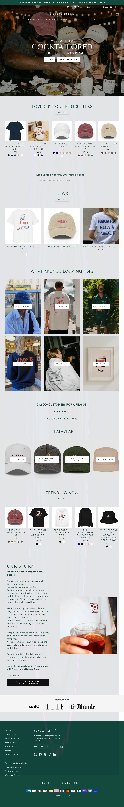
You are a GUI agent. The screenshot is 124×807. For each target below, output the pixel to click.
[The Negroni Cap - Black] (54, 153)
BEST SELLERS (68, 59)
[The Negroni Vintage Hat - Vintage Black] (102, 153)
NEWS (49, 59)
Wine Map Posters (12, 775)
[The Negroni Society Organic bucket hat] (107, 546)
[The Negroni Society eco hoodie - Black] (60, 541)
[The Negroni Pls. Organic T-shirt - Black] (38, 155)
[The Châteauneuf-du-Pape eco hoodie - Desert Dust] (89, 544)
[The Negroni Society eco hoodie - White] (63, 541)
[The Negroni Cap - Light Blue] (67, 153)
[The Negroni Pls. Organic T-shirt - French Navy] (42, 155)
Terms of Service (12, 738)
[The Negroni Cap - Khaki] (70, 153)
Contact (77, 19)
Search (8, 730)
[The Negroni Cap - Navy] (57, 153)
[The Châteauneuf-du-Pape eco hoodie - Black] (82, 544)
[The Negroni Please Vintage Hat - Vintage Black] (79, 155)
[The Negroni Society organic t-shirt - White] (40, 544)
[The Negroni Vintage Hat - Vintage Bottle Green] (115, 153)
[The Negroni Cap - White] (62, 156)
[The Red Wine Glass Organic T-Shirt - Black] (9, 155)
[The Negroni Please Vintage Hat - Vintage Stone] (85, 155)
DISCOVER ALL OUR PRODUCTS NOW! (28, 682)
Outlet (94, 19)
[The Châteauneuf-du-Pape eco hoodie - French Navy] (79, 544)
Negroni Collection (13, 767)
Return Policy (10, 742)
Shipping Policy (11, 734)
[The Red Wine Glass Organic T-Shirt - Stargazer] (15, 155)
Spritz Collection (12, 771)
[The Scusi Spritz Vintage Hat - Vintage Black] (9, 541)
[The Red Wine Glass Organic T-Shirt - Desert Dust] (18, 155)
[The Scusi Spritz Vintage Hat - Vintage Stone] (15, 541)
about (63, 19)
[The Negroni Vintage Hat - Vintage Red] (105, 153)
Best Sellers (46, 19)
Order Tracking (11, 754)
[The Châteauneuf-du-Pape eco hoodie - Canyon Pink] (85, 544)
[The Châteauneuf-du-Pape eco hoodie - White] (92, 544)
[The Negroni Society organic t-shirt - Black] (37, 544)
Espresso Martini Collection (16, 763)
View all (62, 112)
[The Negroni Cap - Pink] (60, 153)
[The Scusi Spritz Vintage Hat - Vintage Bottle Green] (22, 541)
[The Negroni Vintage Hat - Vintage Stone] (109, 153)
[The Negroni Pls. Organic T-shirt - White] (35, 155)
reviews (72, 418)
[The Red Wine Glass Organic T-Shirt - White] (22, 155)
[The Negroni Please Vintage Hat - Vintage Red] (82, 155)
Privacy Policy (11, 746)
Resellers (8, 750)
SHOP (29, 19)
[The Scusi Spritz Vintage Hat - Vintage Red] (12, 541)
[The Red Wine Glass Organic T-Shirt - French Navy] (12, 155)
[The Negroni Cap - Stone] (63, 153)
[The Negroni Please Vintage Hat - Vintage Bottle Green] (92, 155)
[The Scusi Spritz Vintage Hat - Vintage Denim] (18, 541)
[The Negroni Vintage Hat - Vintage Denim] (112, 153)
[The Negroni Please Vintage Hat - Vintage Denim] (89, 155)
